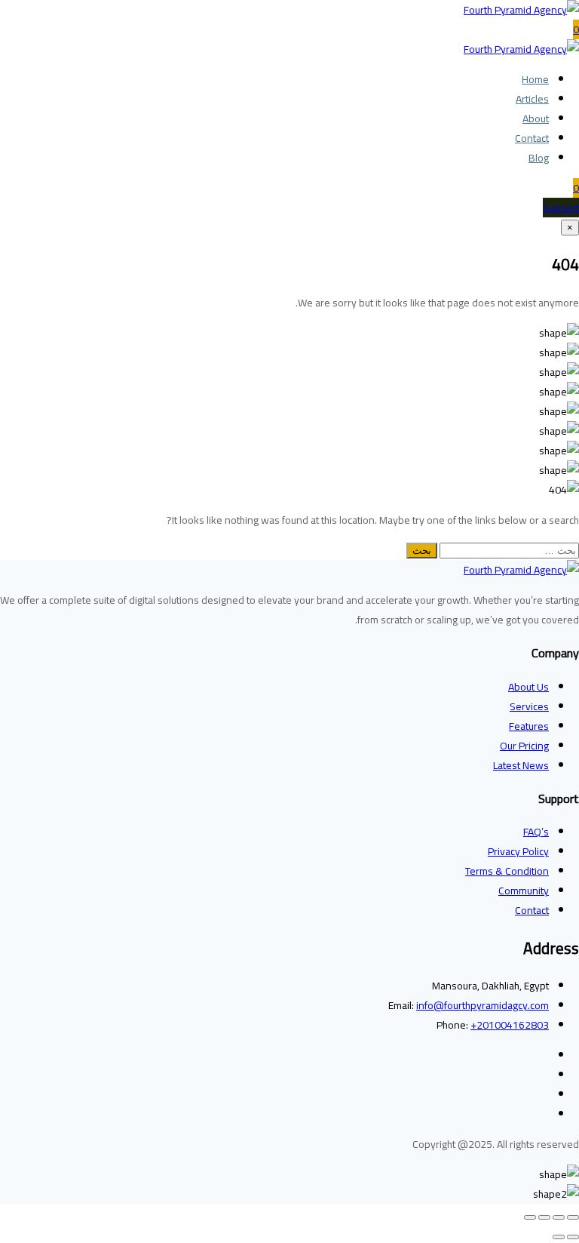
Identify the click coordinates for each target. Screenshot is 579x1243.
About (535, 118)
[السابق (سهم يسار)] (573, 1237)
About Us (528, 687)
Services (529, 706)
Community (523, 890)
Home (535, 79)
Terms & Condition (507, 871)
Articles (532, 99)
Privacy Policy (518, 851)
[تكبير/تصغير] (573, 1217)
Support (561, 207)
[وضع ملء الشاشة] (559, 1217)
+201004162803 (509, 1025)
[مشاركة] (544, 1217)
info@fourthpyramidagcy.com (482, 1005)
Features (529, 726)
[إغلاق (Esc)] (530, 1217)
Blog (538, 158)
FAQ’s (536, 831)
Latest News (521, 765)
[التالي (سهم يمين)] (559, 1237)
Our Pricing (524, 745)
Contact (532, 138)
